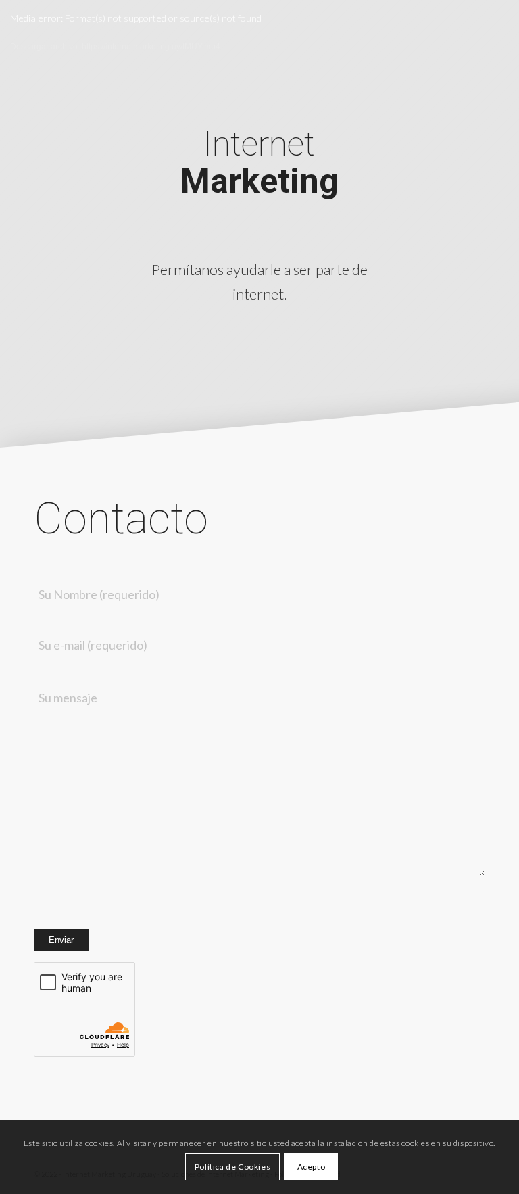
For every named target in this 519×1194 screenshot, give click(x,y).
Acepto (311, 1167)
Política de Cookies (232, 1167)
